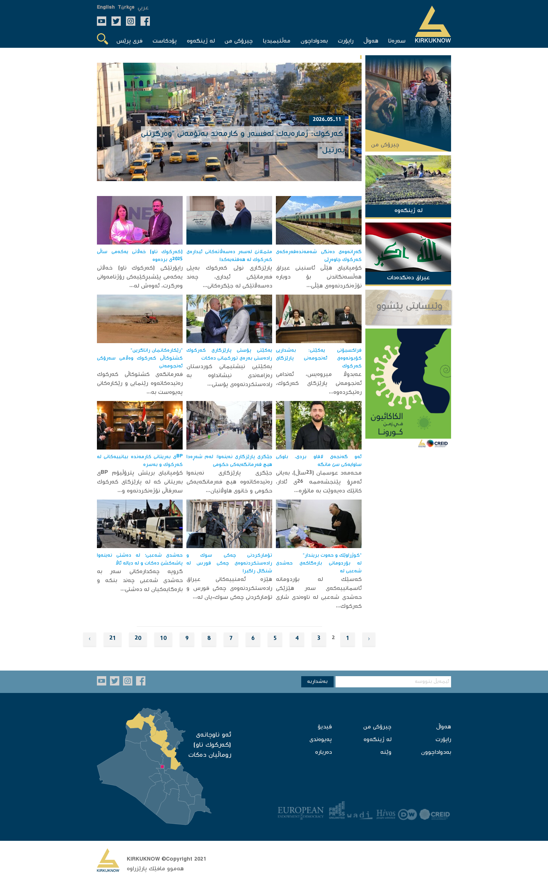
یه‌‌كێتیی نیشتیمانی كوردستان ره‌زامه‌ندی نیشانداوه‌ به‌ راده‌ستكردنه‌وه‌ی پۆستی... (229, 376)
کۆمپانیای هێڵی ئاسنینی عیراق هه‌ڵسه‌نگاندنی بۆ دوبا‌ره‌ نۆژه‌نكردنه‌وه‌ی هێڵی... (319, 277)
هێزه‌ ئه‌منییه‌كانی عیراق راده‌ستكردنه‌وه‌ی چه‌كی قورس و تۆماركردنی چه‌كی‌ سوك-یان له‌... (229, 588)
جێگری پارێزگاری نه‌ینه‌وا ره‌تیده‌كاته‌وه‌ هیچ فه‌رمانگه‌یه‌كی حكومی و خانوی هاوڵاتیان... (229, 482)
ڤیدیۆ (325, 727)
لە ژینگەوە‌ (377, 740)
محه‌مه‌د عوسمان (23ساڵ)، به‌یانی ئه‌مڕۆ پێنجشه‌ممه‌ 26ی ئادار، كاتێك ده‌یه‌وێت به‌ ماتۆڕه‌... (319, 482)
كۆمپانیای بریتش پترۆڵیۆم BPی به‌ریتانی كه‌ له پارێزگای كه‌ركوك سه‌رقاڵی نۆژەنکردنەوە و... (140, 482)
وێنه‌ (385, 752)
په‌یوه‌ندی (320, 740)
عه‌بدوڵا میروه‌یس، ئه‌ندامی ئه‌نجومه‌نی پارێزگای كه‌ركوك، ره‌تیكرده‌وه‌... (319, 383)
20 (138, 639)
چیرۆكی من (377, 727)
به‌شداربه (317, 681)
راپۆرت (443, 740)
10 (163, 639)
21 (112, 639)
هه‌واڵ (443, 727)
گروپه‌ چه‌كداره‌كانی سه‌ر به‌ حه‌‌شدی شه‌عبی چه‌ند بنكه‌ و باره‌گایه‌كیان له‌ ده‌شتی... (140, 581)
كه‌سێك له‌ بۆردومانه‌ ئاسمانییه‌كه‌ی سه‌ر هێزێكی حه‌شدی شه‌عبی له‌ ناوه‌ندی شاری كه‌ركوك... (319, 593)
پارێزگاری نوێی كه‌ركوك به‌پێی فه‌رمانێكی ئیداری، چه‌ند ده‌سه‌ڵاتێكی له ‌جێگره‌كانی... (229, 277)
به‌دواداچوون (436, 752)
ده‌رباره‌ (323, 752)
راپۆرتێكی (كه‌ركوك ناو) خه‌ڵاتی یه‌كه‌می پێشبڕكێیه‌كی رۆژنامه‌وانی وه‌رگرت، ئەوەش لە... (140, 277)
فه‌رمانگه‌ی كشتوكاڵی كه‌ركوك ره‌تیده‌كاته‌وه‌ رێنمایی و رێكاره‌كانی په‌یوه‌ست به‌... (140, 383)
